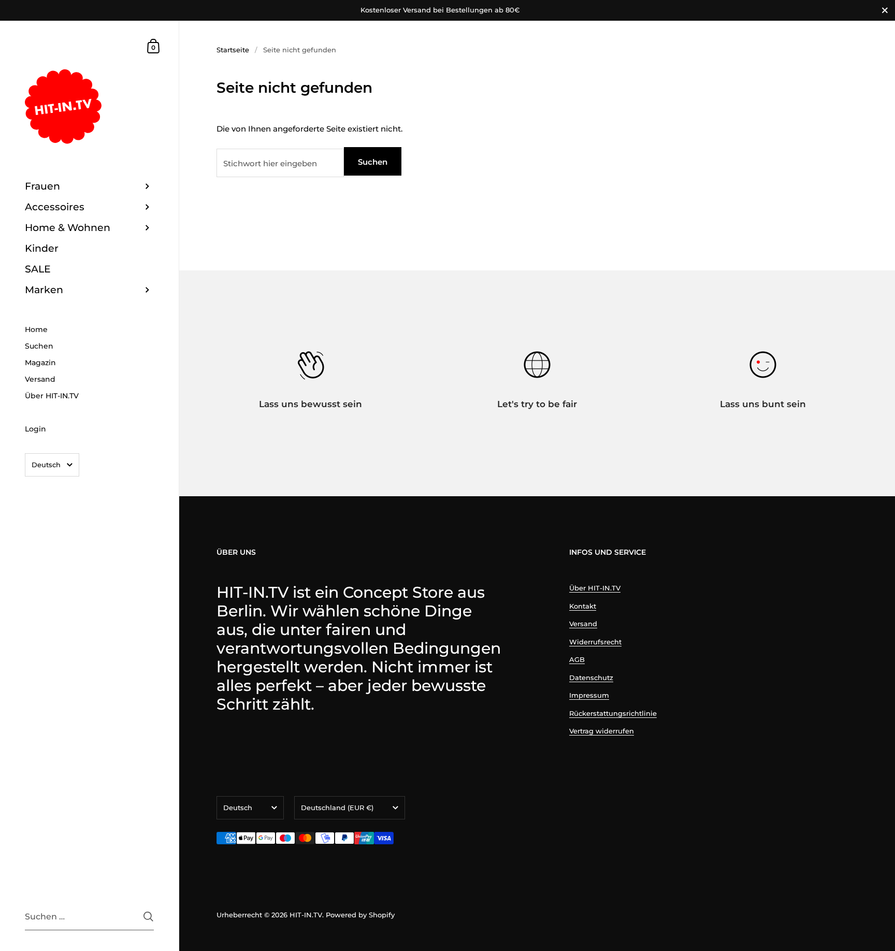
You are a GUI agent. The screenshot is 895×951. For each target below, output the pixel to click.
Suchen (372, 162)
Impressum (589, 695)
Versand (583, 623)
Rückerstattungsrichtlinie (613, 713)
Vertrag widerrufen (601, 731)
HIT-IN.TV (306, 915)
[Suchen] (148, 916)
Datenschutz (591, 677)
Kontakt (582, 606)
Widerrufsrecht (595, 642)
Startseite (232, 50)
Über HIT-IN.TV (594, 588)
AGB (577, 659)
